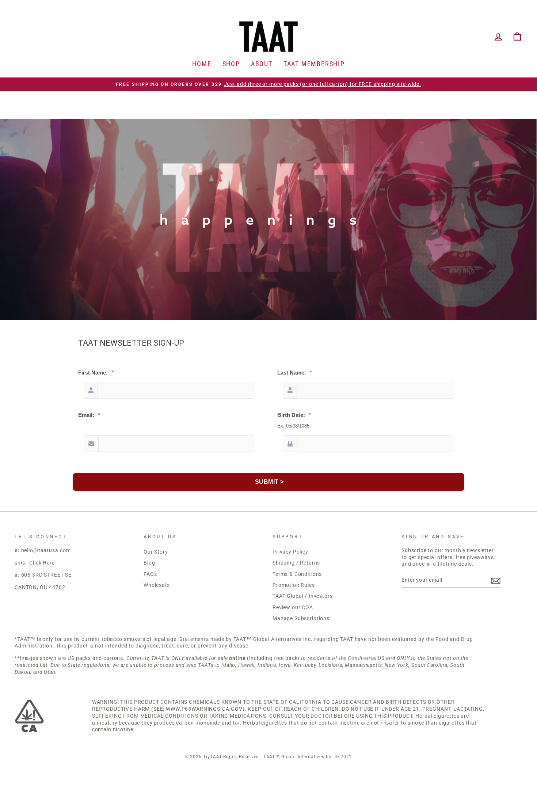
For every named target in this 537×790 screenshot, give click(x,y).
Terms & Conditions (297, 574)
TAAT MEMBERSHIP (314, 64)
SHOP (231, 64)
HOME (201, 64)
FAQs (150, 574)
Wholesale (157, 585)
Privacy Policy (290, 552)
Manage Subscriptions (301, 618)
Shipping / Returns (296, 563)
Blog (149, 563)
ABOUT (262, 64)
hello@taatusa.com (46, 550)
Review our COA (293, 607)
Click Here (42, 563)
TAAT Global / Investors (303, 596)
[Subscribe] (495, 580)
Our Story (156, 552)
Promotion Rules (294, 585)
